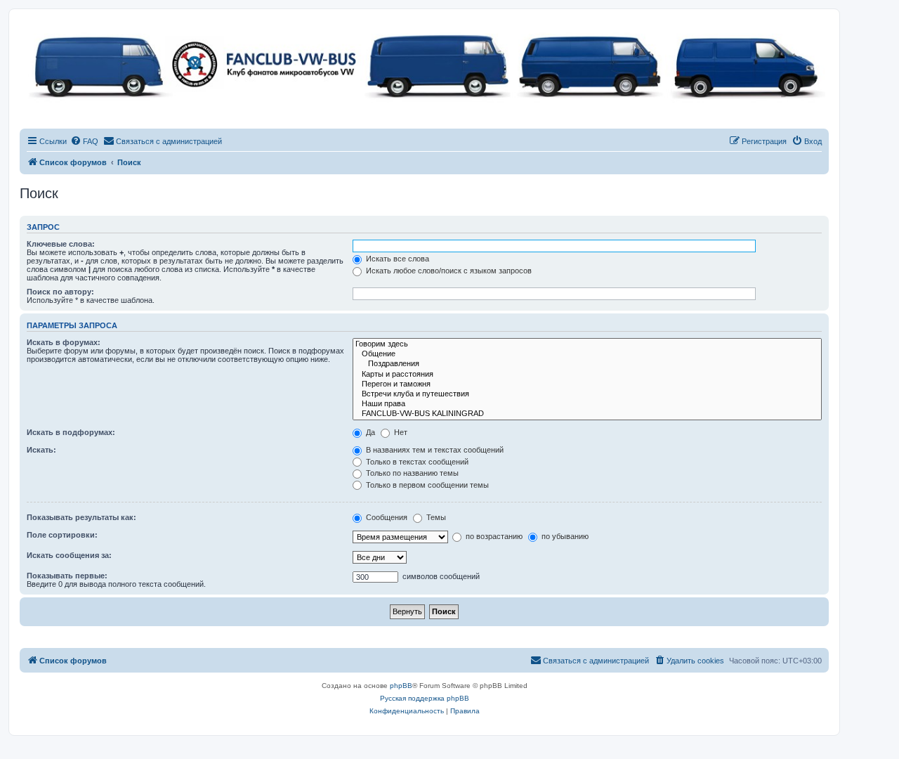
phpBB (401, 685)
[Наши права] (587, 404)
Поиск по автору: (60, 291)
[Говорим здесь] (587, 344)
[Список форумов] (424, 63)
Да (369, 432)
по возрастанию (493, 536)
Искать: (41, 450)
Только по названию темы (411, 473)
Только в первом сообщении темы (426, 485)
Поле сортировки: (62, 535)
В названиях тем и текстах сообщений (434, 450)
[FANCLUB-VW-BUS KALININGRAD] (587, 414)
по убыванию (564, 536)
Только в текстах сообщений (416, 462)
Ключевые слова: (61, 244)
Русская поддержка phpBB (424, 698)
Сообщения (385, 517)
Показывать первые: (67, 575)
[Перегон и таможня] (587, 384)
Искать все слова (396, 258)
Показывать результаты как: (81, 517)
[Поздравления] (587, 364)
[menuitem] (84, 141)
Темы (435, 517)
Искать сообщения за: (69, 555)
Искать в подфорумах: (71, 432)
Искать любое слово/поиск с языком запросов (448, 270)
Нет (399, 432)
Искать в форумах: (63, 342)
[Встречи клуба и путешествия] (587, 394)
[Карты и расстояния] (587, 374)
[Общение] (587, 354)
